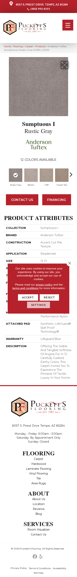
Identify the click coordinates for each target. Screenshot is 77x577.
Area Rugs (38, 483)
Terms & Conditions (40, 568)
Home (7, 46)
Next (71, 172)
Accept (28, 297)
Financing (56, 200)
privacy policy (44, 284)
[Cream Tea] (61, 175)
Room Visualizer (38, 529)
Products (40, 46)
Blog (38, 514)
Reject (49, 297)
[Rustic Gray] (15, 175)
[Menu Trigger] (67, 25)
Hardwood (38, 464)
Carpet (29, 46)
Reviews (38, 509)
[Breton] (31, 175)
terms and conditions (25, 288)
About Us (38, 499)
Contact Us (22, 200)
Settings (38, 304)
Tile (38, 478)
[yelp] (40, 556)
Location (39, 504)
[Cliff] (46, 175)
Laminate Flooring (38, 469)
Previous (6, 172)
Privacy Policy (19, 568)
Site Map (38, 572)
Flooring (18, 46)
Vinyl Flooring (38, 473)
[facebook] (35, 556)
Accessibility (59, 568)
